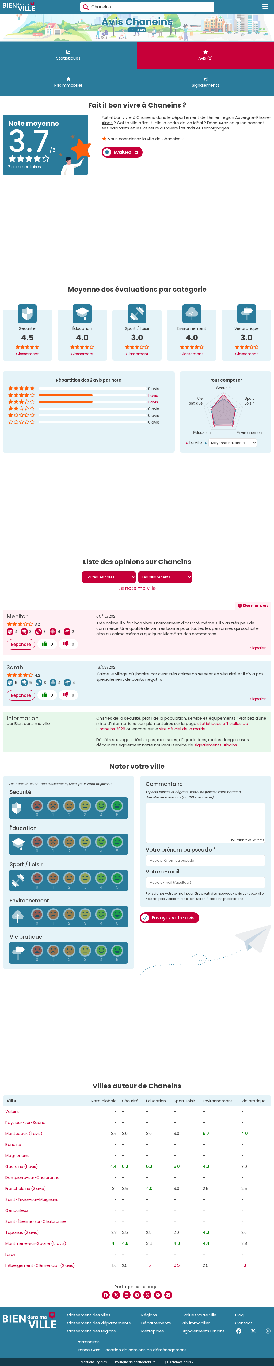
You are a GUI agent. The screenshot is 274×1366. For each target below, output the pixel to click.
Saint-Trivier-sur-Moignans (31, 1199)
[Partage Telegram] (137, 1295)
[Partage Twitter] (116, 1295)
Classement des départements (99, 1323)
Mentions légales (94, 1362)
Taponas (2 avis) (22, 1232)
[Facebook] (238, 1331)
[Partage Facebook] (106, 1295)
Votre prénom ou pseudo (181, 849)
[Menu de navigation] (265, 7)
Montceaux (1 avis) (24, 1133)
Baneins (13, 1144)
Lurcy (10, 1254)
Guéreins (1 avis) (21, 1166)
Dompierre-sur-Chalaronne (32, 1177)
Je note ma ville (137, 588)
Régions (149, 1315)
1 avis (153, 395)
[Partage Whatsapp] (147, 1295)
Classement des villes (89, 1315)
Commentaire (194, 790)
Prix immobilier (196, 1323)
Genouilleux (16, 1210)
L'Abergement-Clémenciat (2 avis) (40, 1265)
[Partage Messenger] (158, 1295)
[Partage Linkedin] (127, 1295)
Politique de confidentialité (135, 1362)
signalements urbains (215, 745)
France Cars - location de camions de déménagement (132, 1350)
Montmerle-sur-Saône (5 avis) (35, 1243)
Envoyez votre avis (173, 918)
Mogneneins (17, 1155)
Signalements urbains (203, 1331)
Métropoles (152, 1331)
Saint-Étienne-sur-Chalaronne (35, 1221)
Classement (27, 354)
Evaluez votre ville (199, 1315)
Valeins (12, 1111)
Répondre (21, 644)
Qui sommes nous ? (178, 1362)
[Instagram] (268, 1331)
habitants (119, 128)
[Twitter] (253, 1331)
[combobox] (147, 7)
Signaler (258, 648)
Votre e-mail (163, 871)
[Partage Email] (168, 1295)
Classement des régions (91, 1331)
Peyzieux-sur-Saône (25, 1122)
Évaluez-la (126, 152)
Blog (239, 1315)
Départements (156, 1323)
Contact (243, 1323)
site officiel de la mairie (182, 729)
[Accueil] (19, 7)
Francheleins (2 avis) (25, 1188)
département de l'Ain (193, 117)
